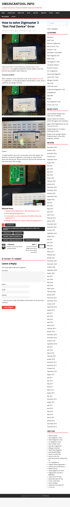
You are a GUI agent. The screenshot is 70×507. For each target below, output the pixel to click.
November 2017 (52, 365)
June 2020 (50, 279)
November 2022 (52, 190)
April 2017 (50, 387)
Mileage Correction (26, 31)
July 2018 (49, 347)
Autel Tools (50, 40)
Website (4, 295)
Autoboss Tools (52, 49)
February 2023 (51, 181)
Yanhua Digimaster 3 (31, 240)
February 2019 (51, 328)
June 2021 (50, 242)
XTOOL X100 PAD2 (54, 481)
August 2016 (51, 393)
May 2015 (50, 411)
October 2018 (51, 341)
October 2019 (51, 304)
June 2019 (50, 316)
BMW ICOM (50, 59)
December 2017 (52, 362)
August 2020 (51, 273)
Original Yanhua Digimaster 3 (12, 236)
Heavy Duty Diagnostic (54, 74)
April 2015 (50, 414)
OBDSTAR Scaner (52, 86)
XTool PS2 (51, 487)
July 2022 (49, 202)
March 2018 (50, 353)
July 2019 (49, 313)
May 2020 (50, 282)
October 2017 (51, 368)
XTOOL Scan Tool (52, 105)
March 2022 (50, 215)
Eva (17, 31)
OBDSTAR (50, 83)
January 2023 (51, 184)
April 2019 (50, 322)
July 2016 (49, 396)
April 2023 (50, 175)
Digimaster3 (18, 233)
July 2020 (49, 276)
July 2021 (49, 239)
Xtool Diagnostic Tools (54, 102)
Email (3, 290)
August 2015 (51, 402)
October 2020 (51, 267)
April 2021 (50, 248)
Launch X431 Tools (52, 77)
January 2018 (51, 359)
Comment (5, 270)
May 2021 (50, 245)
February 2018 (51, 356)
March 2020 (50, 288)
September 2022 (52, 196)
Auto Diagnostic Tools (55, 438)
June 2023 (50, 169)
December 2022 (52, 187)
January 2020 (51, 295)
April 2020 (50, 285)
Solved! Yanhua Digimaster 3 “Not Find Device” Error (22, 211)
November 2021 (52, 227)
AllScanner (50, 37)
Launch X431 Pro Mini (54, 477)
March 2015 (50, 417)
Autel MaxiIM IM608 (54, 452)
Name (4, 284)
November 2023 (52, 153)
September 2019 (52, 307)
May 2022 (50, 209)
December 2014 (52, 424)
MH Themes (46, 496)
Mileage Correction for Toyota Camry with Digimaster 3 (23, 220)
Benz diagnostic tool (53, 55)
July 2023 (49, 166)
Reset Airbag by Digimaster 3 (15, 213)
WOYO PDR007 (53, 483)
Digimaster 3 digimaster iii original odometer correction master (21, 229)
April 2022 (50, 212)
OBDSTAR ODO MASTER (55, 485)
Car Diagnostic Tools (53, 62)
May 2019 (50, 319)
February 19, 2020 (9, 31)
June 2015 (50, 408)
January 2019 (51, 331)
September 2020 (52, 270)
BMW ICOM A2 (52, 468)
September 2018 (52, 344)
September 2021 (52, 233)
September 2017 (52, 371)
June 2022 (50, 205)
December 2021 (52, 224)
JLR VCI (13, 16)
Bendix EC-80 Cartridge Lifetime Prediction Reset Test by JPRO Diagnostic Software (56, 136)
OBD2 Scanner (52, 436)
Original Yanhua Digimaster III (12, 240)
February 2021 (51, 255)
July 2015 (49, 405)
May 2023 (50, 172)
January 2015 (51, 420)
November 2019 (52, 301)
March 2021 (50, 252)
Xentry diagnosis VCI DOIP (56, 471)
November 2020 (52, 264)
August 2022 (51, 199)
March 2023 (50, 178)
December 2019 (52, 298)
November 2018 (52, 338)
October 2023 (51, 156)
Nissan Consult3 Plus (54, 454)
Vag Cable (50, 95)
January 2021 (51, 258)
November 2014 (52, 427)
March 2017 (50, 390)
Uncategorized (51, 92)
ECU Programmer (52, 71)
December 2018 (52, 334)
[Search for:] (57, 23)
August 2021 (51, 236)
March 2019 (50, 325)
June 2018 (50, 350)
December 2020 (52, 261)
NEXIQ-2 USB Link (53, 456)
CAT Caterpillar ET (53, 462)
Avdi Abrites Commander (54, 52)
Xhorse (49, 99)
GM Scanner (5, 16)
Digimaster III (7, 233)
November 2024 (52, 147)
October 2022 (51, 193)
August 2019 (51, 310)
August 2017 (51, 374)
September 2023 (52, 159)
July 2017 (49, 377)
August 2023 (51, 163)
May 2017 (50, 384)
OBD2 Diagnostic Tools (55, 440)
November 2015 (52, 399)
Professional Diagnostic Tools (56, 89)
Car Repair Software (53, 65)
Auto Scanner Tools (53, 46)
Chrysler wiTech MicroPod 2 (56, 466)
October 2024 (51, 150)
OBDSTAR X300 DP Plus (55, 479)
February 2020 (51, 291)
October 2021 (51, 230)
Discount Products (52, 68)
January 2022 (51, 221)
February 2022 (51, 218)
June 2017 (50, 381)
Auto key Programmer (53, 43)
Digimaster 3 (10, 225)
